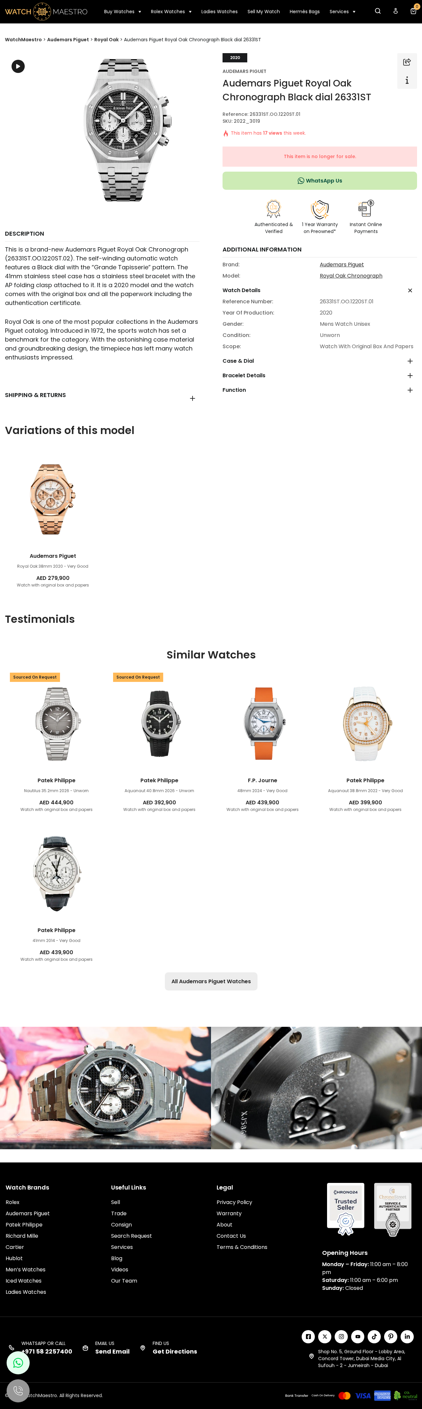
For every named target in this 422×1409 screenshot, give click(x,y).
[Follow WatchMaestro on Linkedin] (407, 1336)
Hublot (14, 1258)
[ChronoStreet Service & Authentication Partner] (392, 1209)
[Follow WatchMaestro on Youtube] (357, 1336)
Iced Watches (24, 1281)
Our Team (124, 1281)
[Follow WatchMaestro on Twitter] (324, 1336)
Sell (115, 1202)
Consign (121, 1224)
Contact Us (231, 1236)
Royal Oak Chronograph (351, 276)
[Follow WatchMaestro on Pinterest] (390, 1336)
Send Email (112, 1351)
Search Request (131, 1236)
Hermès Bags (305, 11)
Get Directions (175, 1351)
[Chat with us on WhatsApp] (18, 1362)
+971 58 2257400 (46, 1351)
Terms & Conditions (242, 1247)
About (224, 1224)
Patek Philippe (24, 1224)
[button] (377, 13)
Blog (116, 1258)
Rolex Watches (168, 11)
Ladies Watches (219, 11)
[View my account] (395, 13)
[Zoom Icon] (122, 130)
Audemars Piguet (244, 71)
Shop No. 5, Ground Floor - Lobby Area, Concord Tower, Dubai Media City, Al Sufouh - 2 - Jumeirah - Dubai (361, 1358)
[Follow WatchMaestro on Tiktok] (374, 1336)
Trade (119, 1213)
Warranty (229, 1213)
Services (339, 11)
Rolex (12, 1202)
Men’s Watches (25, 1269)
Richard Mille (22, 1236)
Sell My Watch (264, 11)
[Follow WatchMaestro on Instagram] (341, 1336)
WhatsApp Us (324, 181)
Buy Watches (119, 11)
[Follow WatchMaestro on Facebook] (308, 1336)
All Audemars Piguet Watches (211, 981)
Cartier (15, 1247)
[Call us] (18, 1390)
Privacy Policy (234, 1202)
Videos (119, 1269)
